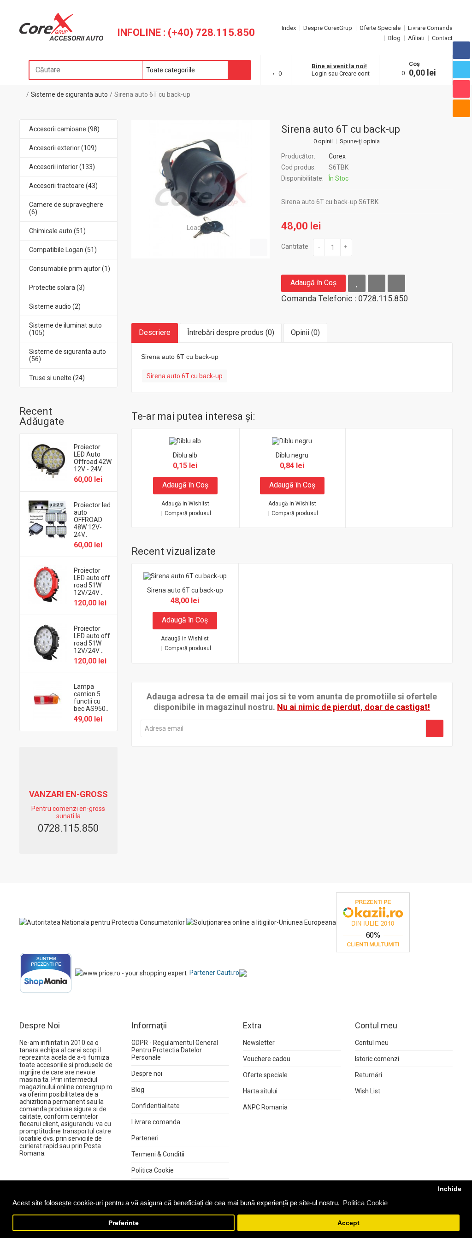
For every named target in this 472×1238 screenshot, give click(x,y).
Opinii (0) (305, 332)
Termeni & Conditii (157, 1154)
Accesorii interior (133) (62, 166)
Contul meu (372, 1042)
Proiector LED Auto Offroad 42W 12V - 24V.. (93, 458)
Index (289, 27)
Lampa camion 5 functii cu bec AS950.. (91, 697)
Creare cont (354, 73)
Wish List (367, 1091)
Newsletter (259, 1042)
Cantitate (294, 246)
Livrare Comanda (430, 27)
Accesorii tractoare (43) (63, 185)
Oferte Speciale (380, 27)
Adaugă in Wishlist (185, 503)
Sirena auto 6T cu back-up (152, 94)
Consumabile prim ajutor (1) (69, 268)
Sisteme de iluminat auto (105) (65, 329)
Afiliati (416, 38)
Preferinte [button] (123, 1223)
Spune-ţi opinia (360, 141)
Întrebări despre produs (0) (230, 332)
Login (319, 73)
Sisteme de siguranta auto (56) (67, 355)
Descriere (155, 332)
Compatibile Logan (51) (63, 249)
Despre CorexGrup (327, 27)
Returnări (368, 1075)
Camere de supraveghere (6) (66, 208)
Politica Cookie (152, 1170)
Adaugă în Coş (313, 282)
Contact (442, 38)
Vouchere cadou (266, 1058)
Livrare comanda (155, 1122)
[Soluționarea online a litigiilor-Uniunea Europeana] (261, 922)
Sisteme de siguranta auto (69, 94)
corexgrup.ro (94, 1087)
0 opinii (323, 141)
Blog (394, 38)
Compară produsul (188, 513)
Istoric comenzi (377, 1058)
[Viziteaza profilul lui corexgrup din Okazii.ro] (373, 922)
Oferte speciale (265, 1075)
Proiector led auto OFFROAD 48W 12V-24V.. (92, 519)
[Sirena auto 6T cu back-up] (200, 189)
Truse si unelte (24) (57, 377)
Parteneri (145, 1138)
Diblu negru (292, 455)
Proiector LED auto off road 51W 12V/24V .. (92, 581)
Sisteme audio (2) (55, 306)
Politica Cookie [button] (365, 1203)
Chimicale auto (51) (57, 231)
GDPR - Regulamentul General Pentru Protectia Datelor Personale (174, 1050)
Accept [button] (348, 1223)
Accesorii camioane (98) (64, 129)
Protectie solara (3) (57, 287)
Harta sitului (260, 1091)
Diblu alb (185, 455)
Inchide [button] (449, 1188)
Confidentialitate (155, 1105)
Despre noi (146, 1073)
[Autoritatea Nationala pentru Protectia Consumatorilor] (102, 922)
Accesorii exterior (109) (63, 148)
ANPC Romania (265, 1107)
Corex (337, 156)
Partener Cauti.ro (214, 972)
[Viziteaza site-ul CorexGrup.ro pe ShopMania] (45, 972)
